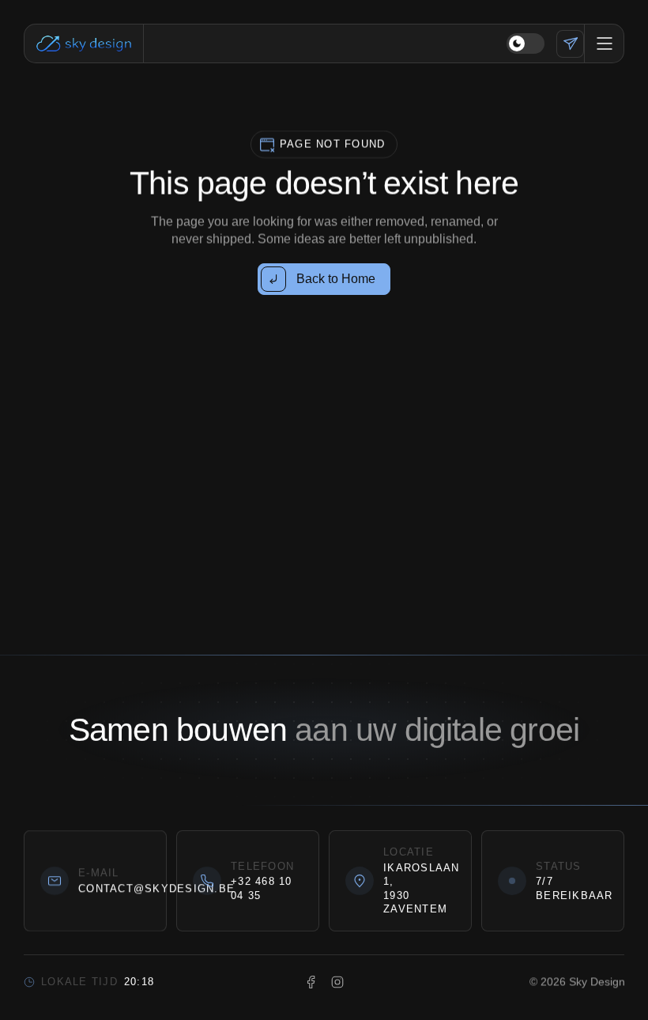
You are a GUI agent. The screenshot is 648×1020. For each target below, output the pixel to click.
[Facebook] (311, 982)
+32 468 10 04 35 (261, 888)
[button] (525, 43)
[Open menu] (604, 43)
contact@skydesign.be (156, 888)
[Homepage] (83, 43)
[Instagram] (337, 982)
